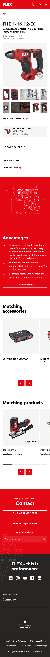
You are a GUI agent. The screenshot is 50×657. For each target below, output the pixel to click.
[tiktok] (32, 578)
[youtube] (25, 578)
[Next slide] (29, 383)
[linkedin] (39, 578)
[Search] (40, 4)
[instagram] (17, 578)
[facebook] (10, 578)
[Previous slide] (21, 383)
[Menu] (45, 4)
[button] (15, 119)
